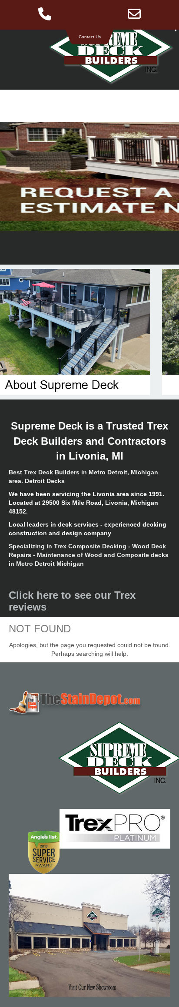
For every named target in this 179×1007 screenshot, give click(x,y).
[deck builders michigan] (89, 758)
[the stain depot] (89, 701)
